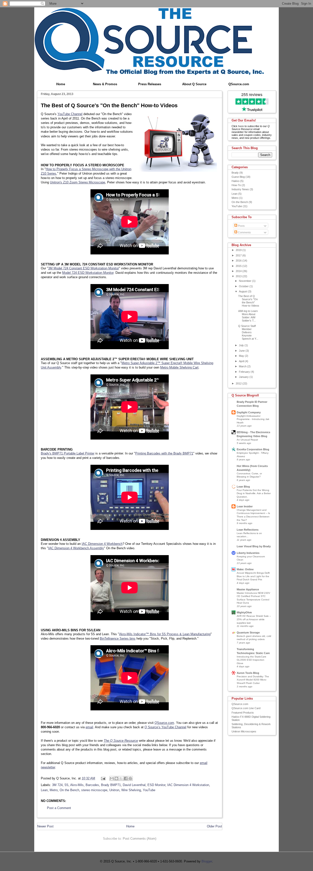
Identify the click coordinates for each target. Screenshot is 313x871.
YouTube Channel (69, 114)
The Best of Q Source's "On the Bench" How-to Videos (248, 301)
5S (66, 785)
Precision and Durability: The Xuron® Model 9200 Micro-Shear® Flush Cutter (253, 679)
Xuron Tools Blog (248, 672)
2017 (239, 255)
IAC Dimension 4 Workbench (102, 544)
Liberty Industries (248, 552)
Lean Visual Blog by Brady (254, 546)
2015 (239, 265)
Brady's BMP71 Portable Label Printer (67, 453)
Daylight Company (249, 412)
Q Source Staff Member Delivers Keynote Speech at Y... (248, 332)
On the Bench (69, 790)
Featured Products (243, 712)
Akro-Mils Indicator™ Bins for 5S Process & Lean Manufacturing (165, 634)
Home (60, 84)
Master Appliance (248, 589)
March (243, 366)
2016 (239, 260)
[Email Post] (102, 778)
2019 (239, 250)
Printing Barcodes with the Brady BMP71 (164, 453)
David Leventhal (134, 785)
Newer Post (45, 826)
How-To (236, 185)
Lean (44, 790)
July (242, 345)
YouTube (149, 790)
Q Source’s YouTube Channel (165, 727)
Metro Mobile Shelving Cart (179, 367)
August (243, 291)
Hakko (235, 180)
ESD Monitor (156, 785)
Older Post (214, 826)
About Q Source (194, 84)
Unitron (114, 790)
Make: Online (245, 569)
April (242, 361)
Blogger (206, 861)
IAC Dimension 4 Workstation (188, 785)
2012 (239, 383)
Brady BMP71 (111, 785)
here (241, 126)
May (242, 355)
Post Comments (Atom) (139, 838)
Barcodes (92, 785)
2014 (239, 271)
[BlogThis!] (116, 778)
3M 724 (57, 785)
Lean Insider (245, 506)
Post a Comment (59, 808)
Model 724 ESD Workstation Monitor (87, 272)
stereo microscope (94, 790)
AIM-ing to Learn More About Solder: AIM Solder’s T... (248, 316)
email (89, 727)
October (244, 286)
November (245, 280)
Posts (241, 225)
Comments (244, 232)
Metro (54, 790)
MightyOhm (244, 612)
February (245, 371)
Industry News (240, 189)
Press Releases (149, 84)
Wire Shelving (131, 790)
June (242, 350)
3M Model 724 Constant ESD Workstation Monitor (83, 268)
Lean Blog (243, 486)
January (244, 376)
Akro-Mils (77, 785)
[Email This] (111, 778)
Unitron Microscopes (244, 731)
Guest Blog (238, 176)
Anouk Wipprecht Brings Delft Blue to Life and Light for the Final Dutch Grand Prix (253, 576)
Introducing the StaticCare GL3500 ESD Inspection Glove (251, 660)
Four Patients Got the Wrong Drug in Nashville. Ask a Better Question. (254, 493)
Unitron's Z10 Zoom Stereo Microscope (77, 182)
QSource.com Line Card (246, 708)
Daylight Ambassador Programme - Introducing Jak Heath (253, 419)
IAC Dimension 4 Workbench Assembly (76, 548)
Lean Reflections (247, 529)
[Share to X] (121, 778)
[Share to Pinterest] (130, 778)
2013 (239, 276)
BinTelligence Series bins (117, 638)
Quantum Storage (248, 632)
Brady (235, 172)
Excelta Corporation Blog (253, 449)
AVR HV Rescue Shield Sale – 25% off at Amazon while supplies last (254, 619)
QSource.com (238, 84)
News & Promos (105, 84)
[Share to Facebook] (125, 778)
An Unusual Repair (247, 439)
